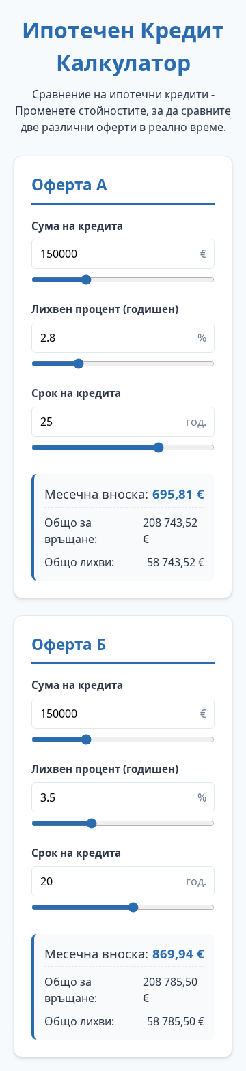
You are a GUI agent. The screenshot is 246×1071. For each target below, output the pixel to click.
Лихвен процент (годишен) (104, 309)
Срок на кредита (76, 393)
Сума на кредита (77, 226)
